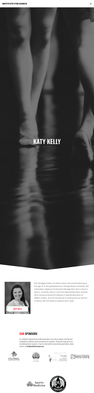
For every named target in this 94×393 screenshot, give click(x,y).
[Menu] (90, 3)
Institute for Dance (14, 3)
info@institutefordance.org (35, 346)
